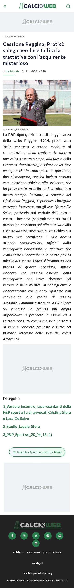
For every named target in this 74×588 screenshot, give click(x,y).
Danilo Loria (12, 71)
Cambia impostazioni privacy (37, 573)
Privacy (57, 552)
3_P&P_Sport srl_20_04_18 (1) (27, 434)
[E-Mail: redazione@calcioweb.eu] (36, 543)
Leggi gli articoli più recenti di (39, 452)
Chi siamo (18, 552)
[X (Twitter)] (36, 536)
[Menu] (5, 6)
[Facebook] (12, 536)
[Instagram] (24, 536)
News (21, 36)
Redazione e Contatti (38, 552)
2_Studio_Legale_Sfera (21, 426)
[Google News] (59, 536)
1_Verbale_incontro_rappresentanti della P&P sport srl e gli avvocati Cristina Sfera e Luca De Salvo (37, 412)
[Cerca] (68, 6)
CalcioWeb (9, 36)
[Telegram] (48, 536)
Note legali (37, 563)
